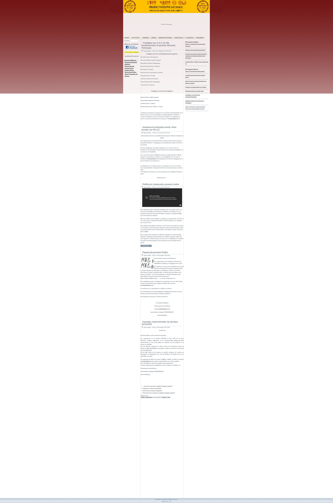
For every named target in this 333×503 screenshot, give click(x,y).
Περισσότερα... (146, 245)
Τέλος (168, 397)
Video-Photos (178, 37)
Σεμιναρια (146, 37)
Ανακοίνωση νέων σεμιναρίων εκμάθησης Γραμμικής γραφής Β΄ (159, 393)
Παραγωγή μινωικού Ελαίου (155, 252)
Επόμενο (164, 397)
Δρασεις (153, 37)
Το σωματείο (189, 37)
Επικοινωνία (200, 37)
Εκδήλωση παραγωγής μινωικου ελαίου (160, 184)
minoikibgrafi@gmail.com (173, 118)
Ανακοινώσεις (135, 37)
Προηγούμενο (149, 397)
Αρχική (127, 37)
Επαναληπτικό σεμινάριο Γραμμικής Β (152, 390)
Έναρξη (143, 397)
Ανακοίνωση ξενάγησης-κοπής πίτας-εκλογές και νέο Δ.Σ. (159, 128)
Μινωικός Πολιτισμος (165, 37)
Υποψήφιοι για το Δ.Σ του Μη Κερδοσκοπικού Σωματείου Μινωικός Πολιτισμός (159, 45)
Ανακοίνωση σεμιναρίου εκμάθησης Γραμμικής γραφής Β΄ (158, 386)
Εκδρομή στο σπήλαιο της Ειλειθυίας (152, 388)
